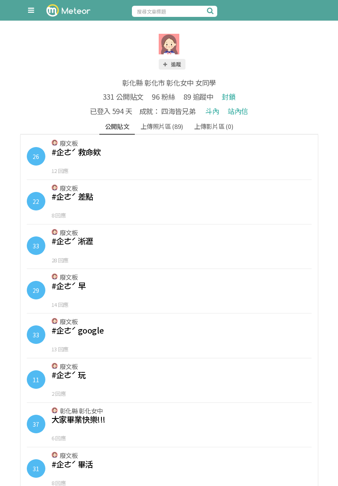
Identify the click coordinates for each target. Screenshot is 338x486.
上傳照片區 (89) (162, 126)
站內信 (238, 111)
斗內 (212, 111)
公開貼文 (117, 126)
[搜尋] (211, 10)
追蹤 (175, 64)
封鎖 (228, 96)
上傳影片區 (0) (213, 126)
